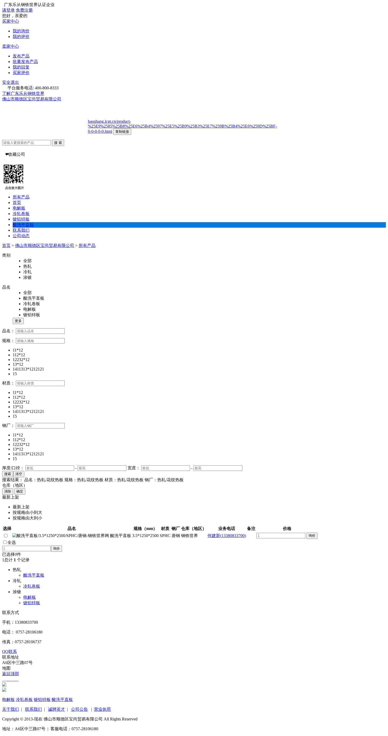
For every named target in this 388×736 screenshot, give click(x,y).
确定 (19, 491)
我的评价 (21, 36)
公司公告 (79, 709)
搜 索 (58, 143)
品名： (8, 331)
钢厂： (8, 425)
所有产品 (21, 197)
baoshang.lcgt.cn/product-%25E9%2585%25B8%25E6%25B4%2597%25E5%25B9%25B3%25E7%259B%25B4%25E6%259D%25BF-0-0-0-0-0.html (182, 126)
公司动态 (21, 235)
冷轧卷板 (21, 213)
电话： (8, 632)
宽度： (133, 468)
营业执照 (102, 709)
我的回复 (21, 67)
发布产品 (21, 56)
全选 (11, 542)
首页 (17, 202)
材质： (8, 383)
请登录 (8, 10)
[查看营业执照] (63, 99)
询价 (312, 536)
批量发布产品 (25, 61)
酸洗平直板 (23, 224)
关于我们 (10, 709)
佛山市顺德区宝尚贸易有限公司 (31, 99)
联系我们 (21, 230)
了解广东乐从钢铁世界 (23, 93)
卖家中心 (10, 46)
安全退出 (10, 82)
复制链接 (122, 132)
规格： (8, 340)
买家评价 (21, 72)
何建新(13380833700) (226, 535)
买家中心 (10, 21)
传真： (8, 642)
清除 (7, 491)
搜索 (7, 474)
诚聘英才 (56, 709)
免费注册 (24, 10)
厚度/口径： (13, 468)
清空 (18, 474)
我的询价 (21, 31)
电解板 (19, 208)
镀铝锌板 (21, 219)
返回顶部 (10, 673)
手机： (8, 622)
